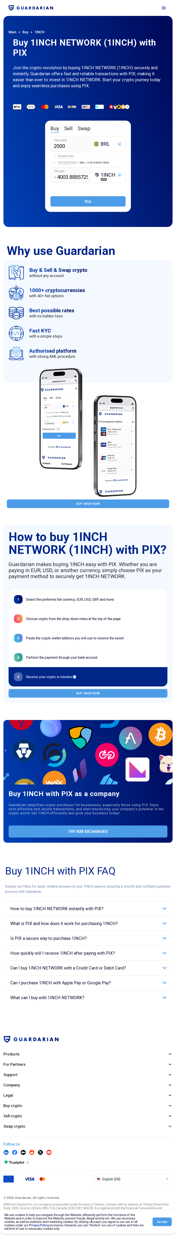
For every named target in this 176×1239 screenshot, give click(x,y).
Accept (162, 1222)
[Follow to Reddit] (31, 1153)
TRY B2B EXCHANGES (88, 831)
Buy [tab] (54, 129)
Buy (25, 32)
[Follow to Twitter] (40, 1153)
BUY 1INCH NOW (88, 503)
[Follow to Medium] (23, 1153)
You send (60, 140)
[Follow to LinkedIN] (6, 1153)
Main (12, 32)
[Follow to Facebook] (14, 1153)
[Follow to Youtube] (49, 1153)
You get (59, 171)
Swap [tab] (84, 129)
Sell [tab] (68, 129)
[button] (88, 908)
